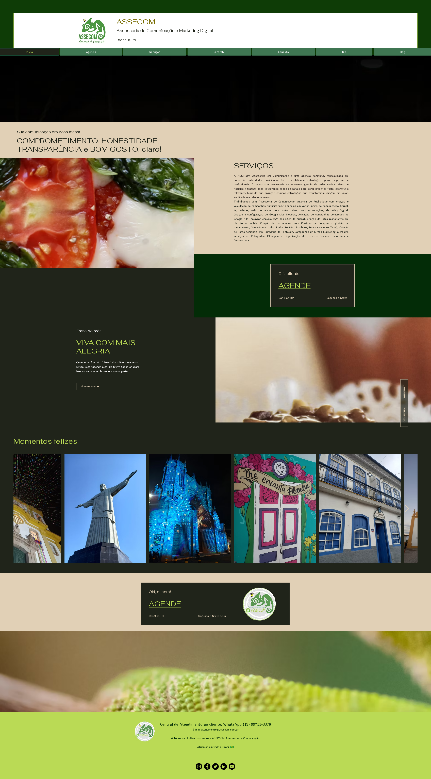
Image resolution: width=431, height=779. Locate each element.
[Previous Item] (24, 508)
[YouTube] (232, 766)
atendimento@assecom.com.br (219, 729)
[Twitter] (215, 766)
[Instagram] (199, 766)
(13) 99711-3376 (257, 724)
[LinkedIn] (223, 766)
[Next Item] (406, 508)
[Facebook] (207, 766)
